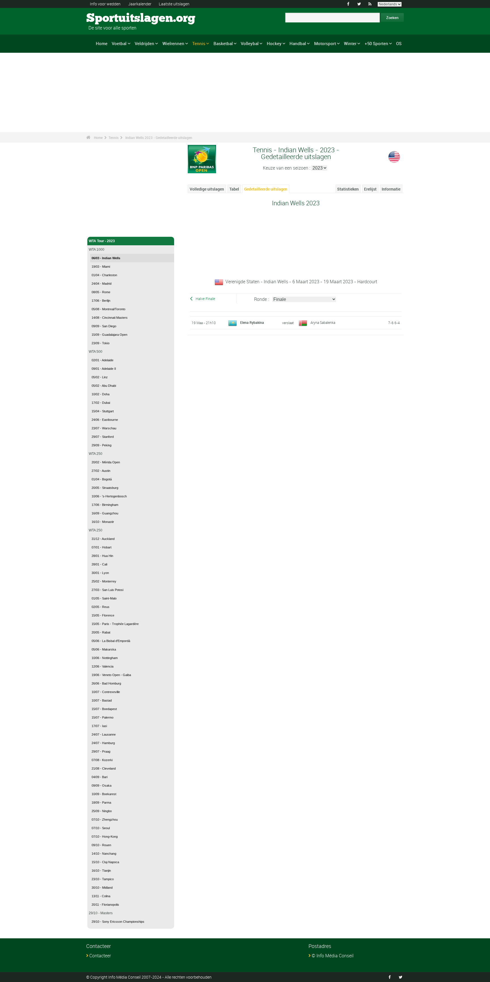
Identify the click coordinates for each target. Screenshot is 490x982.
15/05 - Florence (103, 615)
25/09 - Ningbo (102, 811)
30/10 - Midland (102, 887)
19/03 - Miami (101, 266)
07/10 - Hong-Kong (105, 836)
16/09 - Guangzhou (105, 513)
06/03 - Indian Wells (106, 258)
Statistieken (348, 189)
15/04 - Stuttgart (103, 411)
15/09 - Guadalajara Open (109, 334)
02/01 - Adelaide (102, 360)
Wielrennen (173, 43)
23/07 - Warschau (104, 428)
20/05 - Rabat (101, 632)
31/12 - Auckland (103, 538)
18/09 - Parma (101, 802)
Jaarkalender (139, 4)
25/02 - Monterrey (104, 581)
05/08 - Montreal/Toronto (108, 309)
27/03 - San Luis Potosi (107, 590)
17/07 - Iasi (99, 726)
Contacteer (100, 956)
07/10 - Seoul (101, 828)
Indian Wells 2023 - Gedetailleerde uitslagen (158, 137)
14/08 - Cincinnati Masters (110, 317)
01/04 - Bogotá (102, 479)
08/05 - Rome (101, 292)
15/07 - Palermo (102, 717)
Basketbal (223, 43)
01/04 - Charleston (104, 275)
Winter (350, 43)
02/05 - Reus (100, 607)
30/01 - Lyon (100, 573)
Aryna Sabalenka (323, 322)
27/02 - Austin (101, 470)
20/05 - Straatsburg (105, 487)
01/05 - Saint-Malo (104, 598)
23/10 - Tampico (103, 879)
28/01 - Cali (99, 564)
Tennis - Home (100, 229)
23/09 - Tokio (100, 343)
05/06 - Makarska (104, 649)
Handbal (298, 43)
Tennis (198, 43)
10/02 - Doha (100, 394)
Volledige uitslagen (207, 189)
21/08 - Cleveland (104, 768)
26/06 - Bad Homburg (106, 683)
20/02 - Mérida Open (106, 462)
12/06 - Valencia (102, 666)
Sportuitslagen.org (107, 18)
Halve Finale (205, 298)
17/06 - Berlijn (101, 300)
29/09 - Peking (101, 445)
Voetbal (119, 43)
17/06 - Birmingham (105, 504)
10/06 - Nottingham (105, 658)
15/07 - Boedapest (104, 709)
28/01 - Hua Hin (102, 555)
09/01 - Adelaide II (104, 368)
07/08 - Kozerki (102, 760)
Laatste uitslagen (174, 4)
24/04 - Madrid (101, 283)
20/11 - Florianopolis (105, 904)
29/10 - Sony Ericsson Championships (118, 921)
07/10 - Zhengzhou (105, 819)
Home (101, 43)
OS (399, 43)
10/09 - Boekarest (104, 794)
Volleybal (250, 43)
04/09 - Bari (99, 777)
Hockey (274, 43)
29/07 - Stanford (103, 436)
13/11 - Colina (101, 896)
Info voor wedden (105, 4)
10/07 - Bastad (102, 700)
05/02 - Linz (100, 377)
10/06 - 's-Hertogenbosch (109, 496)
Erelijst (370, 189)
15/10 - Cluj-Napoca (105, 862)
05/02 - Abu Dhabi (104, 385)
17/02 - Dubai (101, 402)
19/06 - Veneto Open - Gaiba (111, 675)
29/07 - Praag (101, 751)
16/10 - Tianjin (101, 870)
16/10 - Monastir (103, 521)
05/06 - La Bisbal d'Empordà (111, 641)
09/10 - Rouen (101, 845)
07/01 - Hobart (101, 547)
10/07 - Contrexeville (106, 692)
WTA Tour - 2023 (102, 241)
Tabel (234, 189)
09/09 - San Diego (104, 326)
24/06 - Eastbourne (105, 419)
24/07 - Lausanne (104, 734)
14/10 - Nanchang (104, 853)
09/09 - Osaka (101, 785)
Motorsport (325, 43)
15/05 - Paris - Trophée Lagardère (115, 624)
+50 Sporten (376, 43)
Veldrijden (144, 43)
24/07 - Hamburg (103, 743)
